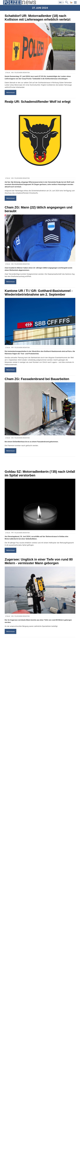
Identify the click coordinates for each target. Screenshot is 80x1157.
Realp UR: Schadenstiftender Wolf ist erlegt (38, 101)
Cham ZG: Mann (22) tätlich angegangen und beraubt (38, 209)
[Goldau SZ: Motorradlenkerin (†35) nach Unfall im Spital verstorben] (40, 504)
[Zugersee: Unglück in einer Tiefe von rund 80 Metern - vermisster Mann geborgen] (40, 590)
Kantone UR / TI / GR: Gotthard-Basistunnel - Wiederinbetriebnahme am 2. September (39, 292)
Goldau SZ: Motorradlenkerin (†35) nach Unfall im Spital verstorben (40, 473)
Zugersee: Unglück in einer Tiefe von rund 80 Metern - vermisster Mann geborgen (39, 561)
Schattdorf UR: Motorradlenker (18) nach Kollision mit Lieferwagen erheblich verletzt (37, 17)
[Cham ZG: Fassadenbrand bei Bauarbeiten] (40, 408)
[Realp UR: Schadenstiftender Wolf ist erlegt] (40, 140)
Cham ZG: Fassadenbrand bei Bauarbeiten (37, 379)
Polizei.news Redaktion (22, 72)
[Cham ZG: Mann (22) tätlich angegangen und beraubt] (40, 238)
